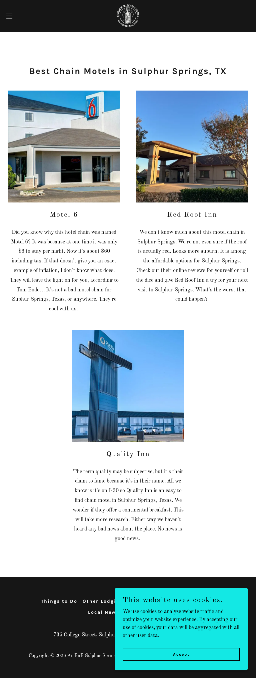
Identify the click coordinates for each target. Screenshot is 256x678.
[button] (21, 16)
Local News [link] (103, 612)
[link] (128, 16)
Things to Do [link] (59, 601)
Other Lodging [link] (103, 601)
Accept (181, 654)
